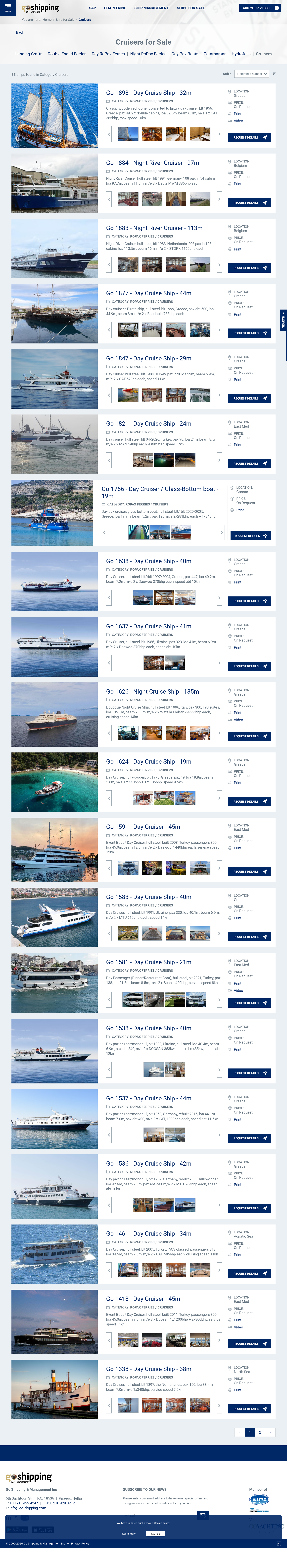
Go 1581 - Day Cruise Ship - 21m (148, 962)
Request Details (246, 137)
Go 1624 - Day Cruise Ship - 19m (148, 761)
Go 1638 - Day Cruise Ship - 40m (148, 561)
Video (238, 121)
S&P (92, 8)
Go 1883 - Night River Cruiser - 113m (154, 228)
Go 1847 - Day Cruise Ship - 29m (148, 358)
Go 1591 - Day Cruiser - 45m (143, 826)
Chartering (115, 8)
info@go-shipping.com (28, 1508)
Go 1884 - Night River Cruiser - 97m (152, 162)
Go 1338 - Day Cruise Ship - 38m (148, 1369)
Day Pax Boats (185, 53)
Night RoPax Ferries (148, 53)
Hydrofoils (241, 53)
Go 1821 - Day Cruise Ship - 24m (148, 423)
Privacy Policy (80, 1543)
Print (237, 114)
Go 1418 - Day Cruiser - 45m (143, 1298)
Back (20, 32)
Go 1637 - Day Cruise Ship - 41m (148, 626)
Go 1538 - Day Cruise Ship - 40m (148, 1028)
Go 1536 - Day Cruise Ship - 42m (148, 1163)
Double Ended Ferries (67, 53)
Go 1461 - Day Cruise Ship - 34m (148, 1233)
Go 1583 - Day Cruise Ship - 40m (148, 897)
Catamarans (215, 53)
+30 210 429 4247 (24, 1503)
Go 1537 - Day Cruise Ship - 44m (148, 1098)
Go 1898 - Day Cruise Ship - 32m (148, 92)
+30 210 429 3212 (60, 1503)
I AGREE (155, 1534)
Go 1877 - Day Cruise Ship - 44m (148, 293)
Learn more (129, 1533)
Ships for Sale (191, 8)
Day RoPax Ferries (108, 53)
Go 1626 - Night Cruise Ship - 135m (152, 691)
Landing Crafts (28, 53)
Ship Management (151, 8)
